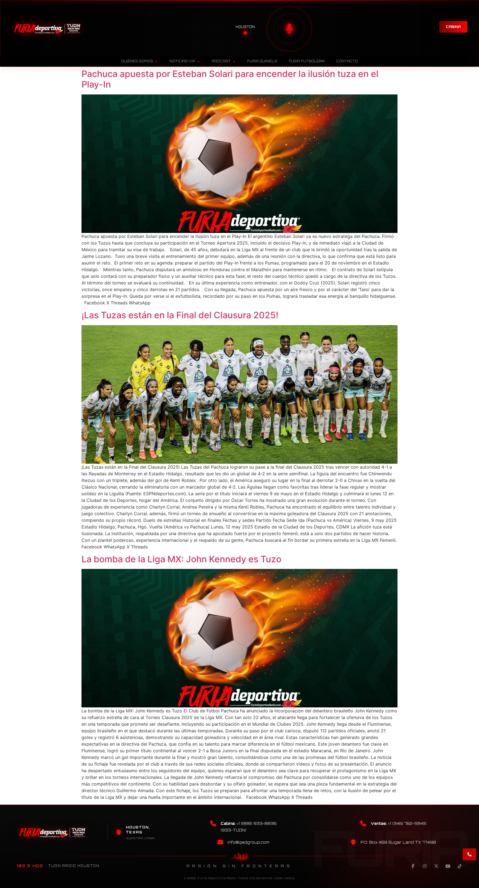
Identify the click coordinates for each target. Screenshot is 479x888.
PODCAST (221, 61)
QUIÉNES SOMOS (137, 61)
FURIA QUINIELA (262, 61)
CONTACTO (347, 61)
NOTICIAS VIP (182, 61)
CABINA (453, 27)
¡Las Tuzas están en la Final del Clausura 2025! (179, 315)
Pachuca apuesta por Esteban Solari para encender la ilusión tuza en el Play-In (229, 79)
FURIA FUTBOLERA (307, 61)
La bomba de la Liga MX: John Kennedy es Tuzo (181, 559)
